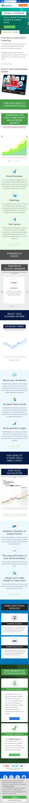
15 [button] (14, 32)
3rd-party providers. (9, 786)
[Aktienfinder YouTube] (24, 777)
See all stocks (15, 718)
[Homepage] (6, 5)
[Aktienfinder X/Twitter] (17, 777)
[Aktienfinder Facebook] (5, 777)
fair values (22, 236)
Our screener (5, 180)
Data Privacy (18, 791)
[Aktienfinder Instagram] (11, 777)
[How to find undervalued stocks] (14, 85)
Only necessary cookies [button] (14, 800)
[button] (1, 21)
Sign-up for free (10, 27)
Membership (23, 5)
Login (19, 1)
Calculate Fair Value (21, 515)
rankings (18, 204)
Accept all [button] (14, 797)
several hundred (9, 700)
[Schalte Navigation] (2, 1)
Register (25, 1)
